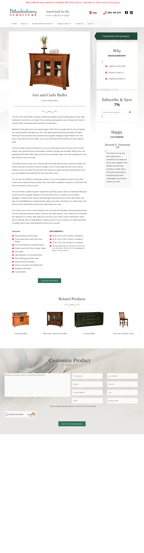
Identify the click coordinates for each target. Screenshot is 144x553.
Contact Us (79, 23)
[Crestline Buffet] (21, 319)
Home (14, 23)
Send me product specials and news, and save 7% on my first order (73, 406)
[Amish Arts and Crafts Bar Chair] (123, 319)
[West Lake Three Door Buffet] (55, 319)
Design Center (63, 23)
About (23, 23)
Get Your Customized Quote (72, 424)
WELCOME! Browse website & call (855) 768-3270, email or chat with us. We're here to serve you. (73, 2)
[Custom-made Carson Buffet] (89, 319)
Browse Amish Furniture (41, 23)
